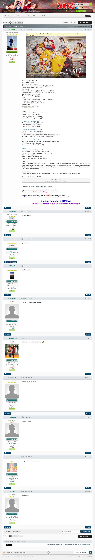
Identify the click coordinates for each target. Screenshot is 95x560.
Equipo (33, 11)
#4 (90, 265)
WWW (8, 262)
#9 (90, 456)
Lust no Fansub (24, 556)
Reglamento (23, 552)
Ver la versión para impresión (55, 544)
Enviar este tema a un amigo (71, 544)
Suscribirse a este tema (85, 544)
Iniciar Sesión (71, 11)
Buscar (8, 207)
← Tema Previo (7, 531)
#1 (90, 29)
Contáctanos (9, 552)
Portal (5, 11)
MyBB (78, 556)
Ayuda (38, 11)
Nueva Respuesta (84, 22)
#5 (90, 298)
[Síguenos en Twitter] (89, 15)
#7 (90, 377)
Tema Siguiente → (16, 531)
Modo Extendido (86, 26)
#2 (90, 211)
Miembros (26, 11)
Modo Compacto (78, 26)
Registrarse (82, 11)
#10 (90, 491)
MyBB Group (89, 556)
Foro (10, 11)
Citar (89, 207)
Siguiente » (20, 22)
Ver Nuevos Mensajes (80, 15)
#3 (90, 238)
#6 (90, 338)
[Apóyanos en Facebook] (87, 15)
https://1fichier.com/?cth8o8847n (44, 186)
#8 (90, 417)
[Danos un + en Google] (91, 15)
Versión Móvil (16, 552)
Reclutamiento (17, 11)
